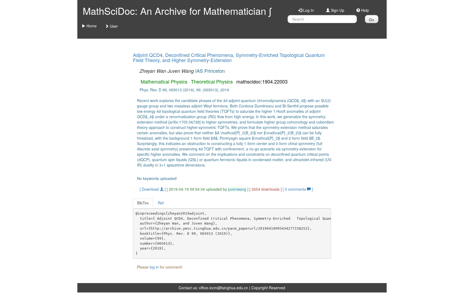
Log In (308, 10)
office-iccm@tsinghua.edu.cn (223, 287)
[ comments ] (298, 189)
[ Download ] (153, 189)
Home (91, 25)
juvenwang (237, 189)
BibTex (143, 202)
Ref (161, 202)
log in (154, 267)
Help (364, 10)
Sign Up (337, 10)
